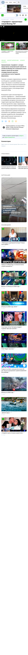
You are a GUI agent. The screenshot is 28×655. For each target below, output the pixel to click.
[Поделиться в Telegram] (2, 121)
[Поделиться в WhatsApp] (13, 121)
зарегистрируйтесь (10, 137)
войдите (21, 135)
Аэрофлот (22, 60)
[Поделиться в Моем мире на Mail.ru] (16, 121)
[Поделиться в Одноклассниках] (9, 121)
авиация (3, 60)
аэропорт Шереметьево (13, 60)
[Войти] (23, 15)
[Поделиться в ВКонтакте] (6, 121)
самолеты (3, 62)
